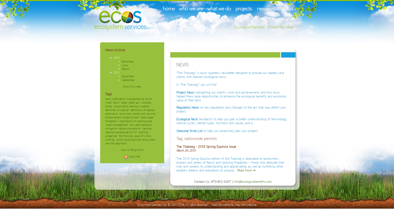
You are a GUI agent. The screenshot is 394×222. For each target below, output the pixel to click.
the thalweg (126, 136)
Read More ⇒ (246, 170)
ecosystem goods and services (137, 114)
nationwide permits (129, 128)
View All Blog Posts (132, 150)
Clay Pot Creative (245, 205)
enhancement (113, 117)
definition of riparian (117, 110)
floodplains (111, 121)
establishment (131, 117)
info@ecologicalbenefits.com (253, 182)
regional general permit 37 (121, 132)
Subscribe (134, 156)
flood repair (147, 117)
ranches (147, 128)
